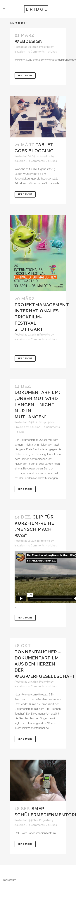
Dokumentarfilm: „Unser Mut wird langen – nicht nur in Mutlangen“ (37, 404)
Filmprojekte (47, 422)
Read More (25, 75)
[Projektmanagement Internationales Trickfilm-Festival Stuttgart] (38, 253)
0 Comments (36, 51)
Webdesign (29, 41)
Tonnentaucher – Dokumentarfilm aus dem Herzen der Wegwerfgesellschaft (45, 664)
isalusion (20, 51)
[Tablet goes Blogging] (38, 116)
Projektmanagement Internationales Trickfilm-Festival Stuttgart (42, 317)
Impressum (9, 879)
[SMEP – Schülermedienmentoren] (38, 780)
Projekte (44, 46)
